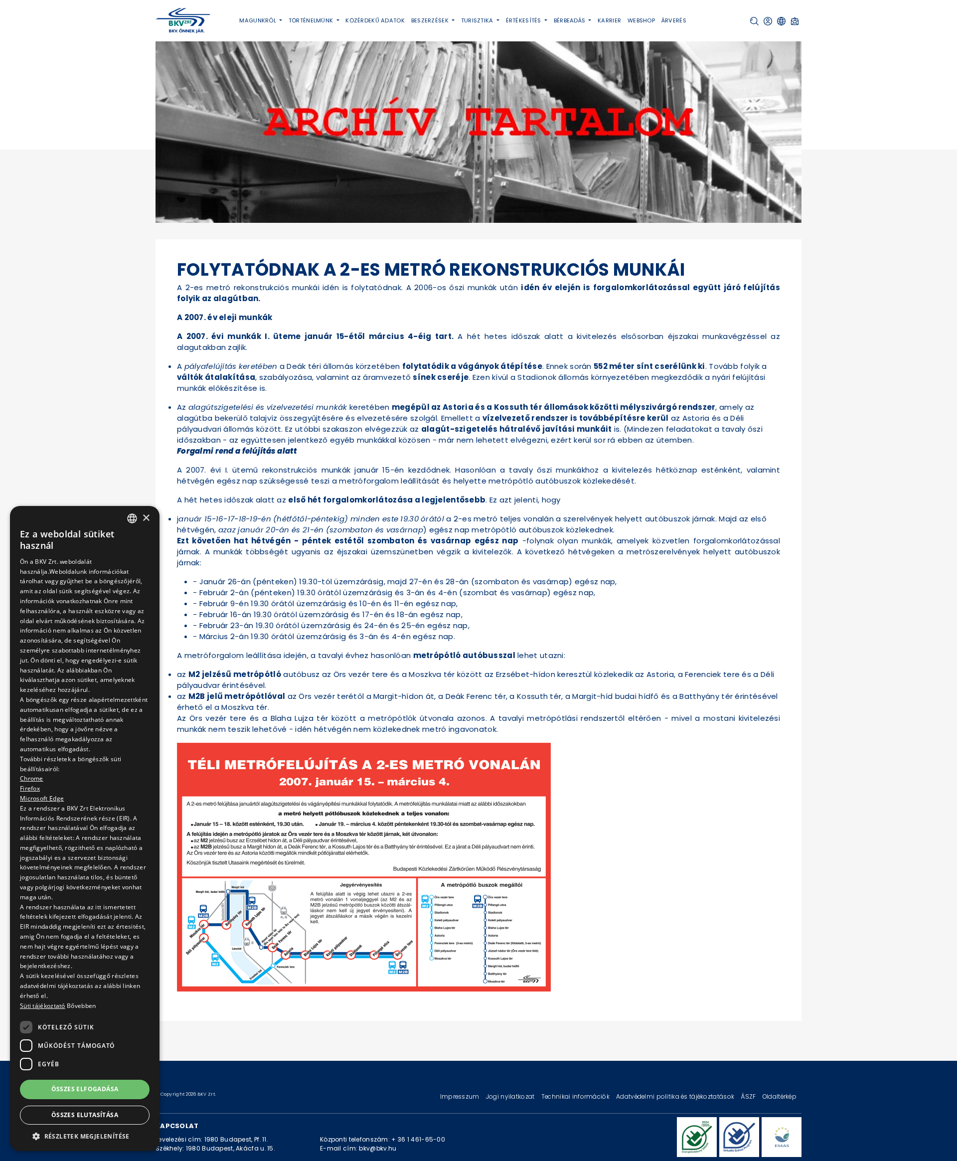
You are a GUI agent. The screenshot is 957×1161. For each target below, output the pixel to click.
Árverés (673, 20)
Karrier (609, 20)
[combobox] (132, 518)
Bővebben (81, 1005)
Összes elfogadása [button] (85, 1089)
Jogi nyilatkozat (511, 1096)
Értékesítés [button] (524, 20)
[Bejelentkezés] (768, 21)
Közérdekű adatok (375, 20)
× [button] (146, 517)
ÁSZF (749, 1096)
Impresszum (460, 1096)
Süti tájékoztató (42, 1005)
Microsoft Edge (42, 798)
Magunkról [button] (258, 20)
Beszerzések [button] (430, 20)
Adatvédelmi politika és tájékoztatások (676, 1096)
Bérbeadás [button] (570, 20)
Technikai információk (576, 1096)
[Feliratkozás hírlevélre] (794, 21)
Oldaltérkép (780, 1096)
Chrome (31, 778)
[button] (754, 21)
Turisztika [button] (478, 20)
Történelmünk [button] (312, 20)
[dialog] (85, 828)
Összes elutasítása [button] (84, 1115)
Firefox (30, 788)
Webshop (641, 20)
